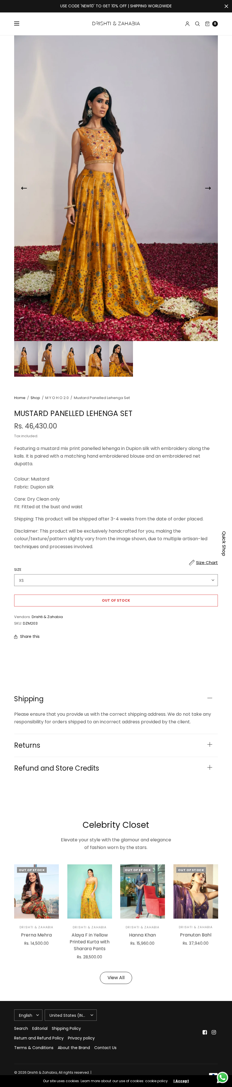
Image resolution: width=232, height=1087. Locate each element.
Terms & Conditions (33, 1047)
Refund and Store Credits (56, 768)
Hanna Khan (142, 935)
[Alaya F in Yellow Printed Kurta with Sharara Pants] (89, 891)
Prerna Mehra (36, 935)
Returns (27, 745)
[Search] (197, 23)
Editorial (40, 1028)
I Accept (181, 1081)
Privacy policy (81, 1038)
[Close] (226, 6)
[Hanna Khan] (142, 891)
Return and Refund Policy (39, 1038)
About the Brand (74, 1047)
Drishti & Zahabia (47, 616)
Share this (30, 636)
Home (19, 397)
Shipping (29, 699)
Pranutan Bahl (195, 935)
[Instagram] (213, 1032)
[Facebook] (204, 1032)
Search (21, 1028)
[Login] (187, 23)
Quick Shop (224, 543)
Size (18, 569)
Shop (35, 397)
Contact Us (105, 1047)
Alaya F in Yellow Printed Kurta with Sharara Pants (89, 942)
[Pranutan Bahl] (195, 891)
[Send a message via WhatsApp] (222, 1077)
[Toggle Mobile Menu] (20, 24)
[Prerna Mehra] (36, 891)
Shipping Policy (66, 1028)
